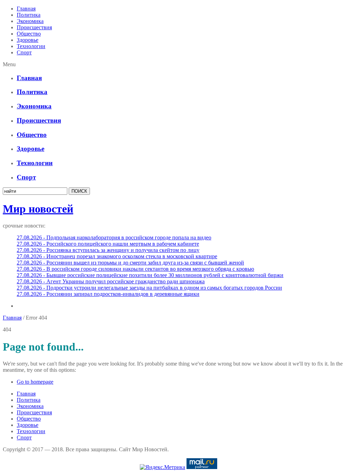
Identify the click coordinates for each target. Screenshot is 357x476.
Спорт (24, 52)
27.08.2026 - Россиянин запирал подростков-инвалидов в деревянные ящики (108, 294)
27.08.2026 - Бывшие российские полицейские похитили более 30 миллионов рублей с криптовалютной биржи (150, 275)
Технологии (31, 46)
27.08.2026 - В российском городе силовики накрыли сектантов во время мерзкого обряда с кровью (135, 269)
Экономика (30, 21)
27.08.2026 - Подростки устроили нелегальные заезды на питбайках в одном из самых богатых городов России (149, 288)
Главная (26, 8)
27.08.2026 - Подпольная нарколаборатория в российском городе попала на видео (114, 237)
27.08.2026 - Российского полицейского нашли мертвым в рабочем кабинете (108, 244)
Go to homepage (35, 382)
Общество (29, 34)
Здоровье (27, 40)
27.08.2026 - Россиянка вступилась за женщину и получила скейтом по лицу (108, 250)
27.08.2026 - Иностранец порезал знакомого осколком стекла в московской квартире (117, 256)
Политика (28, 15)
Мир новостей (38, 208)
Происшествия (34, 27)
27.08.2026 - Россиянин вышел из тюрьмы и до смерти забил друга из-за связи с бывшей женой (130, 263)
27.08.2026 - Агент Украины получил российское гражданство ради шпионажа (111, 281)
